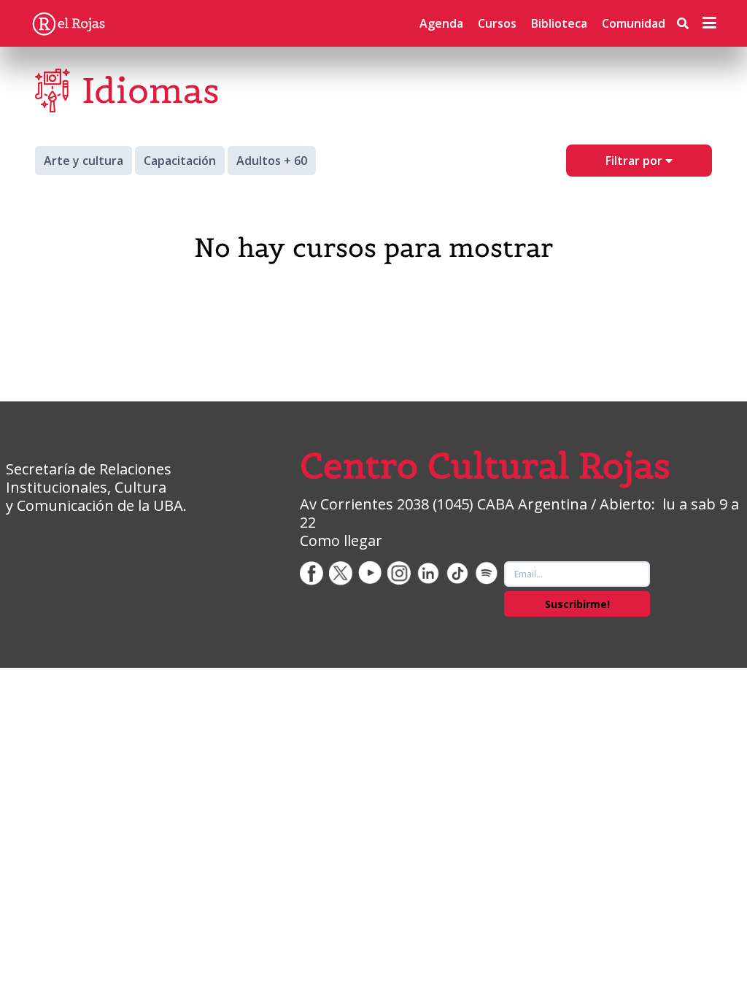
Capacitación (180, 161)
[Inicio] (68, 23)
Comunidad (633, 23)
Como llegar (341, 540)
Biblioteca (559, 23)
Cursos (497, 23)
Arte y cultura (83, 161)
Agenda (441, 23)
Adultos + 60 (271, 161)
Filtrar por (635, 161)
